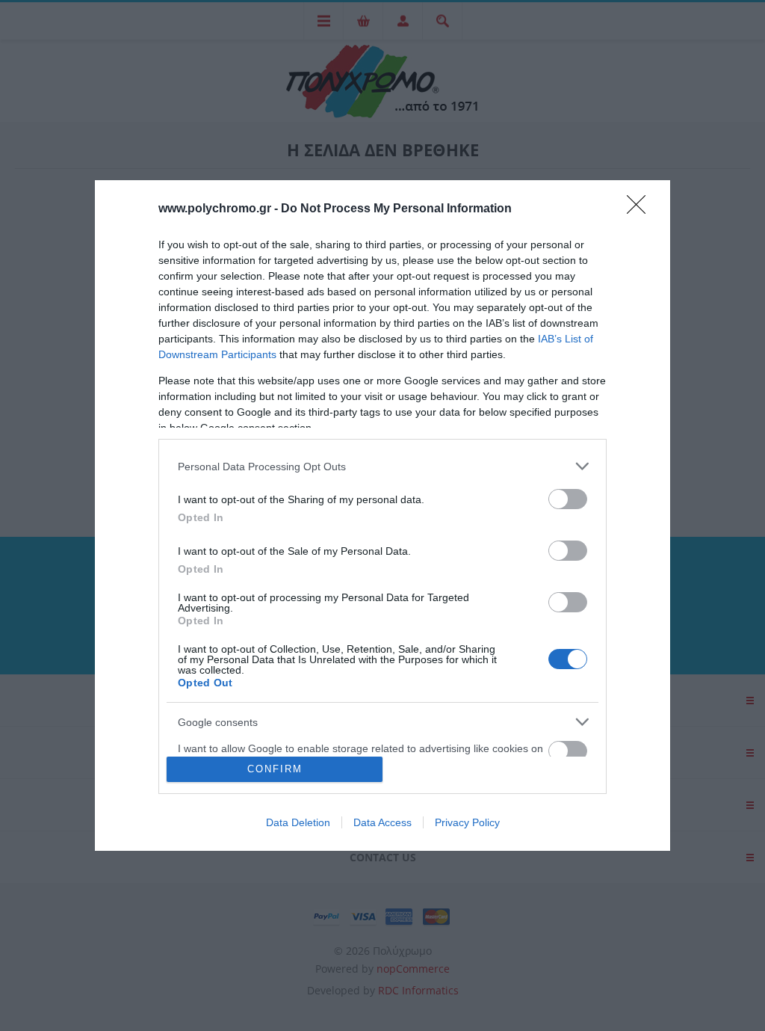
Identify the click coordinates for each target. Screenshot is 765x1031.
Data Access (382, 822)
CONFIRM (275, 769)
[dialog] (382, 515)
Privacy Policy (467, 822)
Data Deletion (298, 822)
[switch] (567, 499)
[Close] (641, 209)
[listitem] (382, 466)
